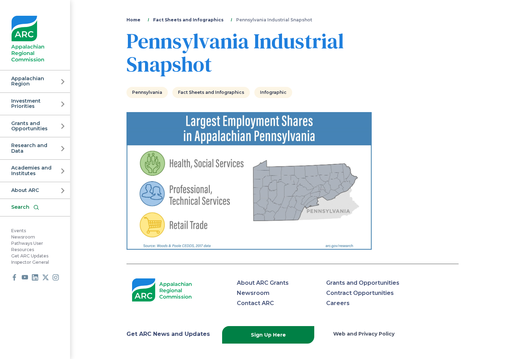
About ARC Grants (263, 282)
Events (18, 230)
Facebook (14, 277)
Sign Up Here (268, 335)
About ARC (25, 190)
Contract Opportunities (360, 293)
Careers (338, 303)
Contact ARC (255, 303)
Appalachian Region (27, 81)
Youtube (25, 277)
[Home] (27, 39)
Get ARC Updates (29, 255)
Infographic (273, 92)
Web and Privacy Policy (363, 334)
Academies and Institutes (31, 170)
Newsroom (23, 237)
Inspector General (30, 262)
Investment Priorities (26, 103)
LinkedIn (35, 277)
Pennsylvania (147, 92)
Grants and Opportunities (29, 126)
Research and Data (29, 148)
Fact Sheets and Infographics (188, 19)
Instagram (56, 277)
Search (20, 207)
